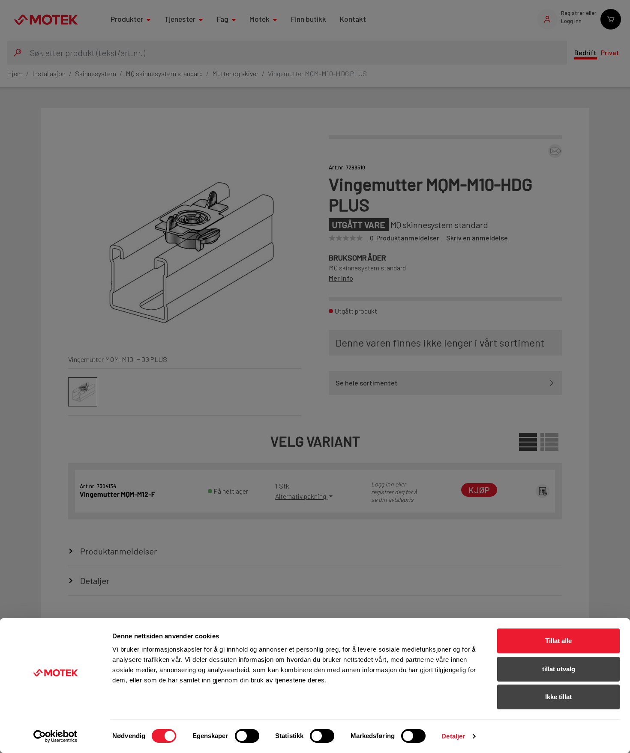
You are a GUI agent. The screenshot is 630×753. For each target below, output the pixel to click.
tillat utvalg (558, 669)
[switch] (247, 736)
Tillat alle (558, 640)
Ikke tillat (558, 696)
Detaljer (453, 736)
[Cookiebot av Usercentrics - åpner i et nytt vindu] (55, 736)
